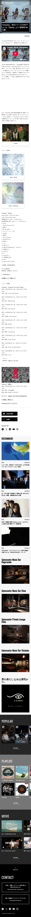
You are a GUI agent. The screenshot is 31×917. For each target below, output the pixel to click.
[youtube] (13, 430)
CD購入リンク (5, 278)
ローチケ (16, 360)
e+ (12, 360)
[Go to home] (8, 2)
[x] (6, 430)
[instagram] (17, 430)
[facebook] (10, 430)
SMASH (10, 396)
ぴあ (9, 360)
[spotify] (2, 430)
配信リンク (13, 278)
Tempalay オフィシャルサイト (9, 403)
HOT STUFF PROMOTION (20, 396)
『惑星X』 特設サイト (7, 399)
